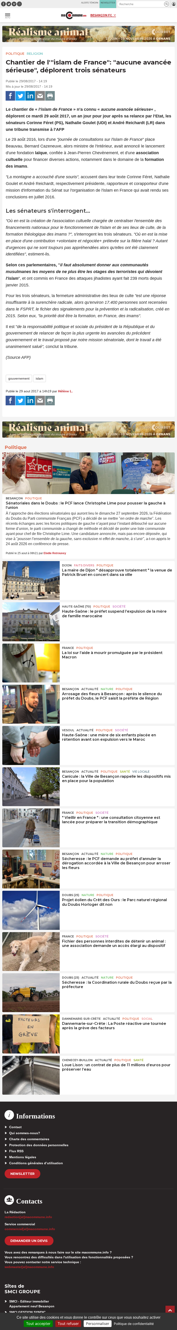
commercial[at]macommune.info (30, 1229)
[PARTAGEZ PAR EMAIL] (40, 96)
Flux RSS (16, 1151)
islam (39, 378)
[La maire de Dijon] (31, 580)
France (68, 648)
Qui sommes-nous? (24, 1133)
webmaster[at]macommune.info (29, 1267)
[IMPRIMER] (50, 96)
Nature (107, 689)
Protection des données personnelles (38, 1145)
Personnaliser (97, 1323)
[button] (166, 4)
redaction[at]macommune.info (28, 1217)
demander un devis (29, 1241)
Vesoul (68, 730)
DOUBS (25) (70, 895)
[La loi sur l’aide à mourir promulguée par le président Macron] (31, 663)
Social (147, 1018)
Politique (15, 54)
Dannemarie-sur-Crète (81, 1018)
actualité (89, 689)
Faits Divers (84, 565)
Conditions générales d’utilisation (36, 1163)
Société (119, 606)
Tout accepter (38, 1323)
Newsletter (22, 1174)
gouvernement (19, 378)
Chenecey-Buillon (77, 1060)
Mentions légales (22, 1157)
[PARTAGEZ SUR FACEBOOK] (10, 96)
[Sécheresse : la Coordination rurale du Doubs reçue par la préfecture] (31, 992)
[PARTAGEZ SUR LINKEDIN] (30, 96)
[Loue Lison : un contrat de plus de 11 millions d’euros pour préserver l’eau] (31, 1075)
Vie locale (141, 771)
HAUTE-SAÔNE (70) (76, 606)
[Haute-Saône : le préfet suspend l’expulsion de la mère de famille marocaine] (31, 621)
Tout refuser (68, 1323)
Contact (15, 1127)
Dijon (67, 565)
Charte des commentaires (29, 1139)
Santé (125, 771)
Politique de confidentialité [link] (134, 1324)
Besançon (14, 498)
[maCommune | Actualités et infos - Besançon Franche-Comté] (73, 15)
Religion (35, 54)
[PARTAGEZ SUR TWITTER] (20, 96)
